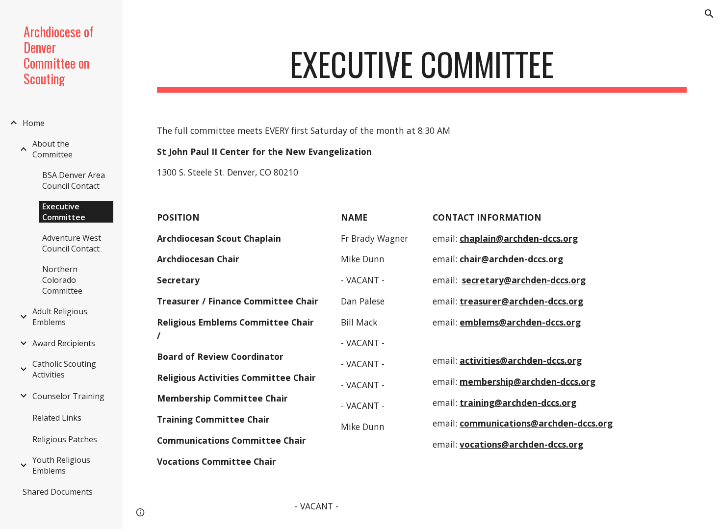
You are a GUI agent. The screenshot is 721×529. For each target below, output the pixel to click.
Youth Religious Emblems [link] (61, 465)
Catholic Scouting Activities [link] (64, 369)
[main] (422, 69)
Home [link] (34, 123)
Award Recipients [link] (63, 343)
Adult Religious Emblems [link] (59, 316)
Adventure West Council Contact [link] (71, 243)
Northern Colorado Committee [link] (62, 280)
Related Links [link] (56, 417)
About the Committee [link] (52, 149)
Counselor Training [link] (68, 396)
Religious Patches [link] (64, 439)
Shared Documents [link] (58, 491)
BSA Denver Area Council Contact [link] (73, 180)
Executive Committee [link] (63, 212)
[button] (709, 13)
